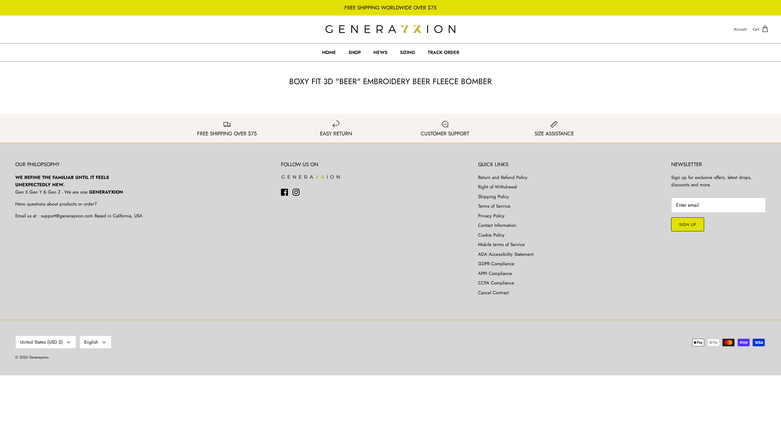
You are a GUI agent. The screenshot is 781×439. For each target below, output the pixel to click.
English (91, 342)
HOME (329, 52)
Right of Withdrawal (497, 187)
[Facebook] (284, 192)
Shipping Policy (493, 196)
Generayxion (39, 357)
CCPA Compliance (496, 283)
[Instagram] (296, 192)
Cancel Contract (493, 292)
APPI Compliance (495, 273)
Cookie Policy (491, 235)
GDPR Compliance (496, 263)
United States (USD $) (41, 342)
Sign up (687, 224)
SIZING (407, 52)
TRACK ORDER (443, 52)
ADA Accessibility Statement (506, 254)
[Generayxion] (390, 29)
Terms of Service (494, 206)
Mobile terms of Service (501, 244)
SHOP (354, 52)
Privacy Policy (491, 215)
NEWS (380, 52)
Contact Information (497, 225)
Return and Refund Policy (502, 177)
